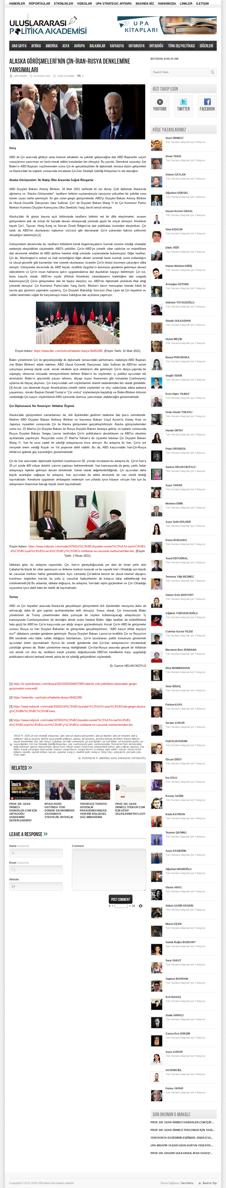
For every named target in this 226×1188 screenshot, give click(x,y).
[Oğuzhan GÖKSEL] (157, 205)
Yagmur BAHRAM (177, 978)
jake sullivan (122, 746)
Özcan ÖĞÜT (174, 759)
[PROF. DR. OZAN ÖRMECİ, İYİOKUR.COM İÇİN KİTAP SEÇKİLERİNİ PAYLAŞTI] (130, 800)
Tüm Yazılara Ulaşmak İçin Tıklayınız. (186, 142)
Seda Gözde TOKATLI (179, 412)
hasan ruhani (73, 746)
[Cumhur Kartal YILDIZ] (157, 644)
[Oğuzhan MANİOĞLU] (157, 881)
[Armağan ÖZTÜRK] (157, 296)
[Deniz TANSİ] (157, 168)
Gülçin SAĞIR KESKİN (179, 905)
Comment (78, 846)
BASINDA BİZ (145, 3)
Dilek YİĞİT (172, 247)
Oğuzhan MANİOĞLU (179, 869)
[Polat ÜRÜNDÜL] (157, 461)
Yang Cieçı (106, 752)
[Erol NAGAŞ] (157, 1009)
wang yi (95, 752)
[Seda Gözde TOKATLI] (157, 424)
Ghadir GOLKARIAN (178, 320)
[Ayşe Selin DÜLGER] (157, 534)
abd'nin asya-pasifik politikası (56, 738)
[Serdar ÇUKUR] (157, 735)
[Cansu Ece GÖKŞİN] (157, 1046)
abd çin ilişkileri (103, 735)
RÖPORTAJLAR (39, 3)
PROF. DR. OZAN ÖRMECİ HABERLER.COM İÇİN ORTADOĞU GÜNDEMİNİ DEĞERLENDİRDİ (23, 812)
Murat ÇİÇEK (174, 924)
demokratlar (135, 744)
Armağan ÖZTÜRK (177, 284)
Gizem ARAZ (174, 887)
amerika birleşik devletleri (109, 738)
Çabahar (56, 741)
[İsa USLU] (157, 790)
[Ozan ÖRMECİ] (157, 150)
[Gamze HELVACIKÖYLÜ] (157, 479)
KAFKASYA (117, 46)
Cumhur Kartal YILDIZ (179, 631)
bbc (36, 741)
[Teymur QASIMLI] (157, 845)
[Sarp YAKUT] (157, 973)
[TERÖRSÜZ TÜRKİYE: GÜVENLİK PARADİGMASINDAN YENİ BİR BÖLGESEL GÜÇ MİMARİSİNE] (95, 800)
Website (14, 879)
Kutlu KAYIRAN (175, 814)
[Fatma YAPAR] (157, 1101)
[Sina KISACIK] (157, 242)
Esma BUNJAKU (176, 540)
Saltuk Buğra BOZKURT (181, 942)
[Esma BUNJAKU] (157, 552)
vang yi (71, 752)
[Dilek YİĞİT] (157, 260)
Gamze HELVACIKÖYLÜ (181, 467)
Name (19, 846)
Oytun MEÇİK (174, 339)
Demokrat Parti (119, 744)
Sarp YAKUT (173, 960)
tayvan (52, 752)
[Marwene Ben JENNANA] (157, 662)
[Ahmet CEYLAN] (157, 187)
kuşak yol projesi (30, 749)
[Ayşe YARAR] (157, 497)
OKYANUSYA (137, 46)
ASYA (65, 46)
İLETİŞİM (202, 3)
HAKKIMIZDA (167, 3)
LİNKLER (186, 3)
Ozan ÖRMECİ (174, 138)
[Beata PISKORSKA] (157, 369)
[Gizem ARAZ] (157, 900)
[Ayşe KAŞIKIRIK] (157, 863)
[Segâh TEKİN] (157, 388)
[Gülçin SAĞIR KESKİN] (157, 918)
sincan (122, 749)
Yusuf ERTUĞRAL (177, 558)
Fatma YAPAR (174, 1088)
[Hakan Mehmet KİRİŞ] (157, 278)
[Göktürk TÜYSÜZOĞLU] (157, 315)
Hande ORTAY (174, 430)
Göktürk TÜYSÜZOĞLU (180, 302)
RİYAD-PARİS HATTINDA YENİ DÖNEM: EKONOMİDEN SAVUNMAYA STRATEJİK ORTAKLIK (59, 810)
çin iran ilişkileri (93, 741)
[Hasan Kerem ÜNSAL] (157, 223)
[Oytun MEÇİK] (157, 351)
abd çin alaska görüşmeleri (80, 735)
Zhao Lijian (19, 754)
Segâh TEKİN (174, 375)
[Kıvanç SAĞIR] (157, 808)
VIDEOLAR (84, 3)
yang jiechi (119, 752)
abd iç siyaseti (32, 738)
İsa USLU (171, 777)
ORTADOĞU (156, 46)
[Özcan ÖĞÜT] (157, 772)
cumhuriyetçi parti (82, 744)
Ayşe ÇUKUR (174, 1051)
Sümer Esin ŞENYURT (180, 595)
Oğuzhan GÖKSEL (177, 192)
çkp (70, 744)
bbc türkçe (45, 741)
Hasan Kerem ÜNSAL (179, 211)
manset (58, 749)
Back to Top (210, 1183)
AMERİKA (52, 46)
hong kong (87, 746)
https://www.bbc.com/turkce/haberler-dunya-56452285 (68, 351)
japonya (134, 746)
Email (19, 862)
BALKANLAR (97, 46)
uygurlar (61, 752)
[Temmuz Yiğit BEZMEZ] (157, 589)
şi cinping (99, 749)
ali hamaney (88, 738)
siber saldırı (111, 749)
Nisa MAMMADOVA (178, 668)
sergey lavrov (85, 749)
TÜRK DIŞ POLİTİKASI (181, 46)
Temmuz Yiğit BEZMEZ (180, 576)
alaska (76, 738)
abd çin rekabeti (121, 735)
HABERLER (17, 3)
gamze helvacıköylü (41, 746)
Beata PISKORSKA (178, 357)
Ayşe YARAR (174, 485)
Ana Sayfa (19, 46)
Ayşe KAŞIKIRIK (176, 850)
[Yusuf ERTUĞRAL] (157, 571)
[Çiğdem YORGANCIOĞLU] (157, 625)
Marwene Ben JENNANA (181, 649)
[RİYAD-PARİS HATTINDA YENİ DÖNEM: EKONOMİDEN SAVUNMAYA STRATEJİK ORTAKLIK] (60, 800)
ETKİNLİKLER (63, 3)
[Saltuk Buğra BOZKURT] (157, 954)
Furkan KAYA (174, 704)
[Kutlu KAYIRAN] (157, 826)
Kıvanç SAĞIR (174, 796)
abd (62, 735)
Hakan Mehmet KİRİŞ (179, 266)
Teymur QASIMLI (176, 832)
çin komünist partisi (128, 741)
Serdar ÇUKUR (175, 722)
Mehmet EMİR (174, 503)
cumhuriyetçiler (102, 744)
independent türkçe (104, 746)
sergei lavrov (70, 749)
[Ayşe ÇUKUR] (157, 1064)
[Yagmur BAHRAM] (157, 991)
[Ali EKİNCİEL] (157, 1082)
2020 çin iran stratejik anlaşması (41, 735)
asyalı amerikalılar (23, 741)
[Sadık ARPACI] (157, 1027)
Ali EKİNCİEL (174, 1070)
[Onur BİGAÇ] (157, 698)
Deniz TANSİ (173, 156)
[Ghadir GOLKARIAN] (157, 333)
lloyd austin (46, 749)
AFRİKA (36, 46)
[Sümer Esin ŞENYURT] (157, 607)
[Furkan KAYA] (157, 717)
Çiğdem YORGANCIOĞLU (182, 613)
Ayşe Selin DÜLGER (178, 521)
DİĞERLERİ (206, 46)
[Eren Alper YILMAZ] (157, 406)
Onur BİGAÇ (173, 686)
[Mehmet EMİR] (157, 516)
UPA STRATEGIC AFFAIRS (114, 3)
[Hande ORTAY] (157, 443)
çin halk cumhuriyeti (73, 741)
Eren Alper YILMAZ (177, 393)
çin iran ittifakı (109, 741)
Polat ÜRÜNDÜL (176, 448)
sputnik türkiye (39, 752)
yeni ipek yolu (133, 752)
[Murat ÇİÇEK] (157, 936)
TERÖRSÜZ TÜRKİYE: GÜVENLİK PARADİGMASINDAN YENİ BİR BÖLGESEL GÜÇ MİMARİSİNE (94, 810)
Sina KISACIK (174, 229)
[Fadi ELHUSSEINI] (157, 753)
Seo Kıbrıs (187, 1183)
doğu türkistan (21, 746)
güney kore (59, 746)
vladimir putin (83, 752)
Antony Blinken (131, 738)
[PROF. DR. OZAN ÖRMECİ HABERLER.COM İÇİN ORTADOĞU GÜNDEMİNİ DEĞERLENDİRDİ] (24, 800)
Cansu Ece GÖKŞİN (178, 1033)
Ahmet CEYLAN (176, 174)
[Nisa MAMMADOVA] (157, 680)
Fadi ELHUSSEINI (176, 741)
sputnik (26, 752)
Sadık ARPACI (174, 1015)
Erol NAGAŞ (173, 997)
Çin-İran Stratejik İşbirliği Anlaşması (48, 744)
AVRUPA (79, 46)
